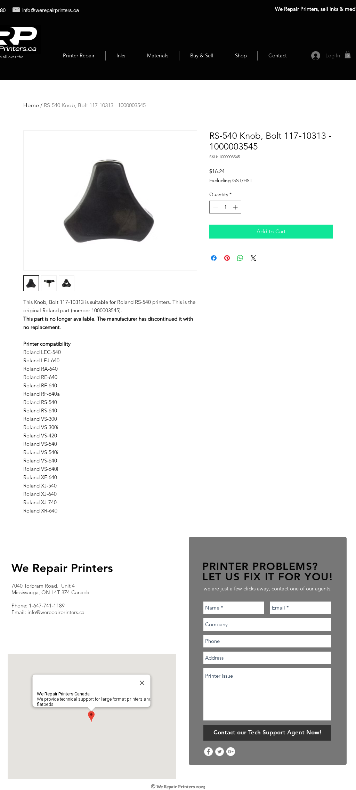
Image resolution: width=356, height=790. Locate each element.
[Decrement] (214, 207)
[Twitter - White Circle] (219, 751)
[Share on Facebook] (214, 258)
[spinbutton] (225, 207)
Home (31, 105)
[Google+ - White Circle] (230, 751)
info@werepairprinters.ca (50, 10)
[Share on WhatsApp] (240, 258)
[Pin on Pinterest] (227, 258)
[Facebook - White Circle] (208, 751)
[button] (348, 54)
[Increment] (236, 207)
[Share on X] (253, 258)
